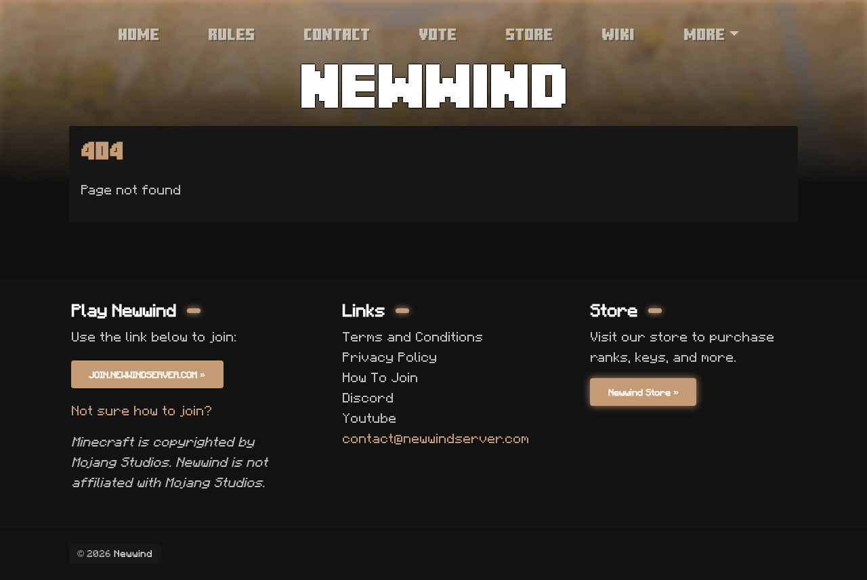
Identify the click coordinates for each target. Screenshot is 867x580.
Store (529, 34)
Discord (368, 398)
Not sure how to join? (141, 411)
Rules (231, 34)
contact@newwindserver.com (435, 438)
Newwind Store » (643, 392)
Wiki (618, 34)
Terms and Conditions (412, 337)
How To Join (380, 377)
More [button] (704, 34)
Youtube (369, 418)
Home (138, 34)
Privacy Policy (389, 357)
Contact (336, 34)
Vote (438, 34)
